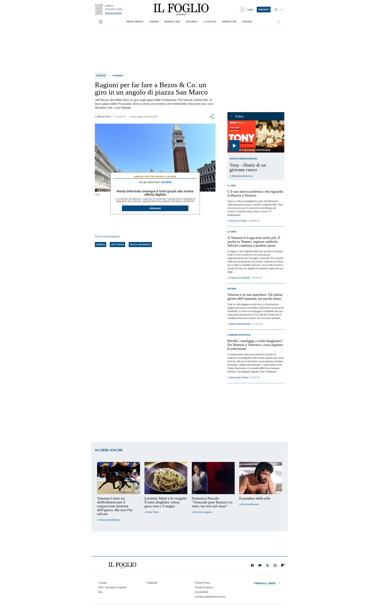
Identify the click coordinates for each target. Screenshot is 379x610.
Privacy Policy (202, 583)
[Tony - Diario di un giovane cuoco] (255, 136)
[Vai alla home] (181, 10)
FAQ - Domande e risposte (112, 587)
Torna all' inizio (265, 583)
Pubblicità (152, 583)
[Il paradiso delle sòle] (260, 478)
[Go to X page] (267, 565)
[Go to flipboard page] (282, 565)
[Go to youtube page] (259, 565)
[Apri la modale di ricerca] (278, 22)
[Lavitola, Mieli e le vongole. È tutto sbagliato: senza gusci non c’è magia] (165, 478)
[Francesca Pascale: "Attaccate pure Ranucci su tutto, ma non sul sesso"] (213, 478)
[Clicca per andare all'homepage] (122, 565)
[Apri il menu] (100, 22)
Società (101, 75)
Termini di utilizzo (204, 587)
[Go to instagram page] (275, 565)
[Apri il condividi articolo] (212, 116)
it (276, 9)
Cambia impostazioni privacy (210, 597)
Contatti (102, 583)
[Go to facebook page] (252, 565)
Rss (100, 592)
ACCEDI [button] (166, 182)
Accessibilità (201, 592)
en (281, 9)
